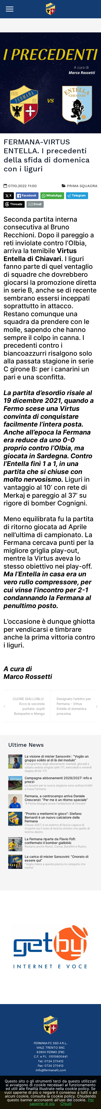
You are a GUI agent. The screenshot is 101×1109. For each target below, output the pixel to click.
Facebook (29, 195)
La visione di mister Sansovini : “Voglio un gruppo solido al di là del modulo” (57, 758)
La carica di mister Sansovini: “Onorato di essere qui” (56, 858)
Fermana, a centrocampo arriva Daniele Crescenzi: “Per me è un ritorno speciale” (56, 798)
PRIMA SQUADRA (81, 186)
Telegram (79, 195)
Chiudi (66, 1103)
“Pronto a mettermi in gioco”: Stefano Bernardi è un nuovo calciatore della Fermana (53, 817)
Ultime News (26, 745)
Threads (16, 204)
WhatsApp (54, 195)
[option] (50, 947)
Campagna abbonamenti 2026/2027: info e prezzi (58, 780)
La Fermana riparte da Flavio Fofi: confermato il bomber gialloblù (50, 841)
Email (37, 204)
